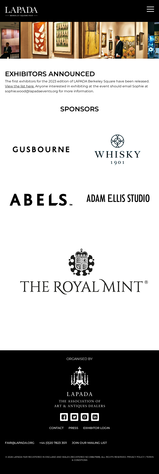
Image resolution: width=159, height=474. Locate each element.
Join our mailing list (89, 443)
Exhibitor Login (96, 428)
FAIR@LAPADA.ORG (19, 443)
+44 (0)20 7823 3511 (53, 443)
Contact (56, 428)
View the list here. (19, 86)
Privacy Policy (135, 457)
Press (73, 428)
